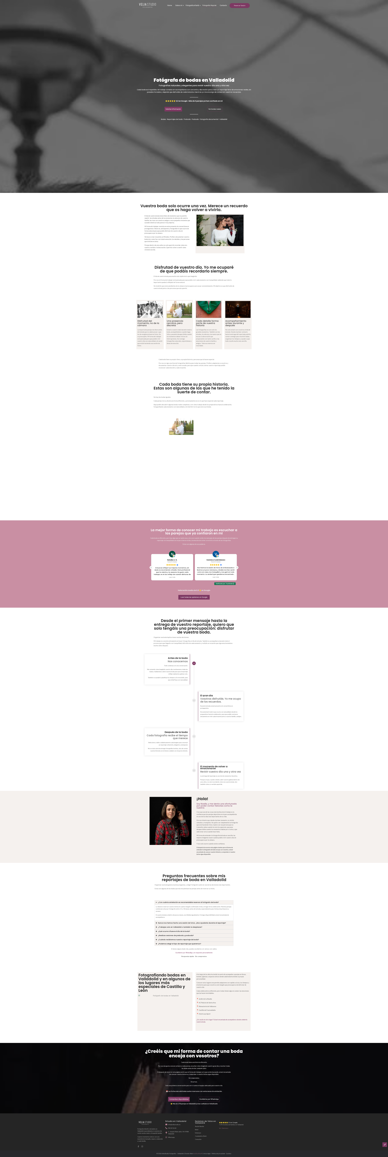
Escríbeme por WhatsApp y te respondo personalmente (194, 953)
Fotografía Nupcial (209, 5)
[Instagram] (142, 1146)
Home (169, 5)
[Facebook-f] (138, 1146)
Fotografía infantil (192, 5)
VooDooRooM (197, 1153)
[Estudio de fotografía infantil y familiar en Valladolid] (147, 5)
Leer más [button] (172, 577)
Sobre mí (178, 5)
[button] (236, 567)
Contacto (223, 5)
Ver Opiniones (223, 1128)
